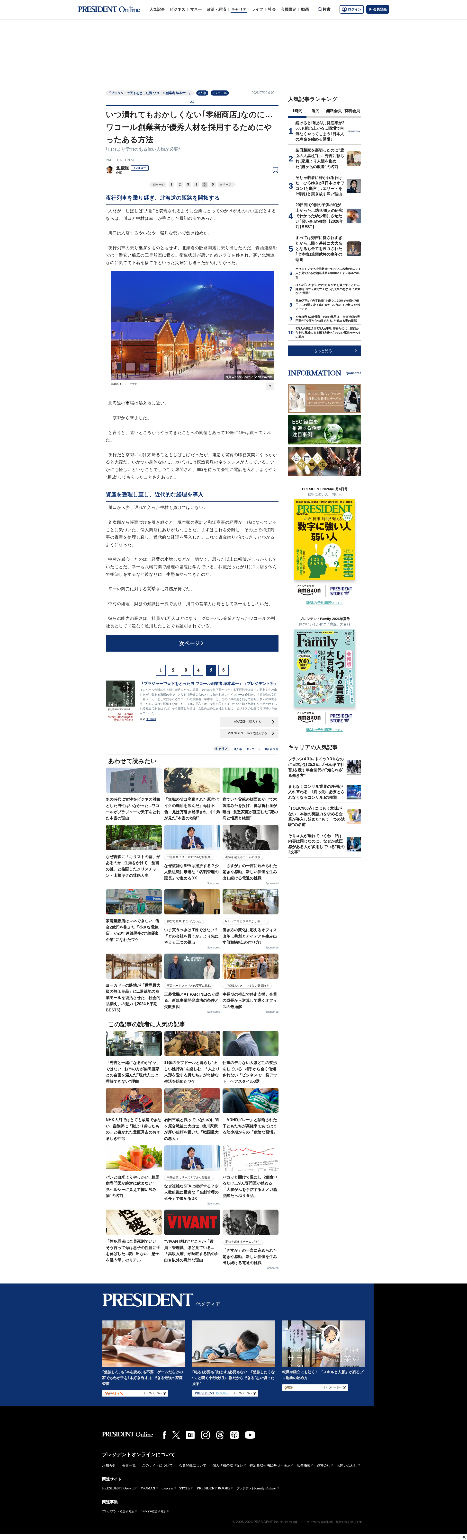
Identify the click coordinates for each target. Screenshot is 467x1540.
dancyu (167, 1488)
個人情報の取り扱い (228, 1465)
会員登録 (380, 9)
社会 (272, 9)
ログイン (354, 9)
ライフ (257, 9)
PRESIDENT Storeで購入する (247, 733)
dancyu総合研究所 (153, 1511)
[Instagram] (205, 1435)
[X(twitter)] (176, 1435)
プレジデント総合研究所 (118, 1511)
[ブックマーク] (275, 170)
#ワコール (220, 93)
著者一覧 (129, 1465)
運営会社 (323, 1465)
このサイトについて (157, 1465)
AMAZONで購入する (247, 721)
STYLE (184, 1488)
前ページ (159, 184)
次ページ (225, 184)
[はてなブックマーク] (190, 1435)
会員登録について (192, 1465)
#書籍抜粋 (271, 749)
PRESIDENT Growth (118, 1488)
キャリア (239, 9)
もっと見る (323, 351)
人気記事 (157, 9)
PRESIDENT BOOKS (213, 1488)
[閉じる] (464, 1537)
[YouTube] (250, 1435)
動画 (305, 9)
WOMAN (148, 1488)
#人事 (202, 93)
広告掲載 (303, 1465)
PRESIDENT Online (120, 160)
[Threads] (220, 1435)
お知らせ (109, 1465)
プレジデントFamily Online (256, 1488)
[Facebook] (164, 1435)
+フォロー (140, 167)
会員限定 (288, 9)
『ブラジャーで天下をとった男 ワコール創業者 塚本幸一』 (150, 93)
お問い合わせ (347, 1465)
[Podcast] (234, 1435)
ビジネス (177, 9)
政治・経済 (216, 9)
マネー (196, 9)
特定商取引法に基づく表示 (270, 1465)
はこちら (324, 603)
